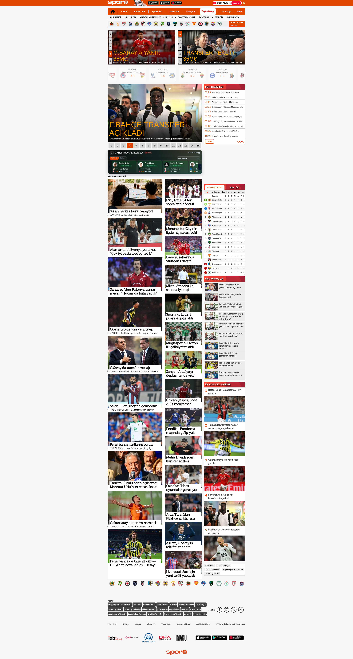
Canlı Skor (174, 11)
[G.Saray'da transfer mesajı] (135, 352)
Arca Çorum (217, 260)
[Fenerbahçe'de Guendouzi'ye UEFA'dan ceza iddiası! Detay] (135, 546)
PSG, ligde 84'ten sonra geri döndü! (180, 202)
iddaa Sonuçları (200, 614)
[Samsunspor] (124, 23)
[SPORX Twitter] (234, 610)
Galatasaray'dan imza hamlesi (133, 523)
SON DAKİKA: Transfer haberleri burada (129, 215)
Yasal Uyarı (166, 624)
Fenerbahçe (216, 230)
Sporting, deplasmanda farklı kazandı (227, 121)
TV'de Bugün (200, 604)
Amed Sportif (217, 234)
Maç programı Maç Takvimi (119, 604)
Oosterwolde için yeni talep (131, 329)
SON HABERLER (214, 86)
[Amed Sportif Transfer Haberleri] (119, 583)
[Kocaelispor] (175, 23)
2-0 (196, 76)
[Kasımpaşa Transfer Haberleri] (203, 583)
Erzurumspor (217, 264)
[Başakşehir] (168, 23)
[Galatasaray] (118, 23)
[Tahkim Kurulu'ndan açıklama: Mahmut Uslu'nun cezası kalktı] (135, 468)
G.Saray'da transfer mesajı (130, 368)
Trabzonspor (217, 213)
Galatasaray (217, 204)
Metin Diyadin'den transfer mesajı (225, 97)
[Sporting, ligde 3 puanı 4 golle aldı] (183, 305)
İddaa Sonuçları (223, 565)
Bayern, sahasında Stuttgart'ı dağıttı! (180, 259)
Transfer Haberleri (186, 604)
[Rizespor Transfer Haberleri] (226, 583)
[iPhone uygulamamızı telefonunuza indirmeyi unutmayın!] (164, 4)
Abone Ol (236, 3)
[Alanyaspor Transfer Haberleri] (112, 583)
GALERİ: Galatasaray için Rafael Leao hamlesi (132, 526)
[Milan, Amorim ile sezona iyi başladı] (183, 276)
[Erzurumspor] (206, 23)
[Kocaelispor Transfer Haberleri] (211, 583)
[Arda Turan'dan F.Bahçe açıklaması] (183, 504)
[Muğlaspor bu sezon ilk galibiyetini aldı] (183, 333)
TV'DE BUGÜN (204, 17)
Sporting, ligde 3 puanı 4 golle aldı (179, 316)
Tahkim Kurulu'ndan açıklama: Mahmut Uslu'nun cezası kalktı (133, 485)
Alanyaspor (216, 217)
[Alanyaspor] (137, 23)
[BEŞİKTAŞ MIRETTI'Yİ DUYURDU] (155, 141)
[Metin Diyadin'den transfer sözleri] (183, 447)
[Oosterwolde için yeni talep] (135, 314)
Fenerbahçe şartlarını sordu (131, 444)
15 (198, 145)
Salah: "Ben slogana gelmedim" (134, 406)
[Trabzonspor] (130, 23)
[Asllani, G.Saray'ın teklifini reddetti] (183, 533)
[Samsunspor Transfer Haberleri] (234, 583)
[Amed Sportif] (162, 23)
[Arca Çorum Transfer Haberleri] (127, 583)
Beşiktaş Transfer (155, 614)
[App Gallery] (236, 639)
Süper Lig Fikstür (212, 573)
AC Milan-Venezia (196, 72)
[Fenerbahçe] (156, 23)
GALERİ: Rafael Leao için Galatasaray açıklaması (133, 333)
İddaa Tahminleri (212, 569)
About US (151, 624)
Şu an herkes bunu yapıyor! (131, 211)
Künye (126, 624)
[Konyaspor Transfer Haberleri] (219, 583)
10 (167, 145)
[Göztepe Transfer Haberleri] (196, 583)
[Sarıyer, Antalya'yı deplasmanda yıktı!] (183, 362)
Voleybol (190, 11)
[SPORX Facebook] (219, 610)
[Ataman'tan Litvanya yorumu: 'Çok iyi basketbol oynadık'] (135, 234)
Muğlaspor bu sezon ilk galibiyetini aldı (182, 345)
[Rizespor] (187, 23)
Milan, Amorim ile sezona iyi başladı (179, 288)
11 (173, 145)
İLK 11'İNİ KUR (130, 17)
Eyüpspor (216, 268)
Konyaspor (216, 273)
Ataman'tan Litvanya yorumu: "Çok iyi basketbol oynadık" (133, 252)
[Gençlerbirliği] (111, 23)
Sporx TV (157, 11)
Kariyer (138, 624)
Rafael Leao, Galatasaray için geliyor (227, 117)
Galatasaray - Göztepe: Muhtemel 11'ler (228, 107)
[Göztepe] (194, 23)
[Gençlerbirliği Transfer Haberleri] (188, 583)
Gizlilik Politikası (203, 624)
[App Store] (203, 639)
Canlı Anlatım (162, 604)
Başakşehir (216, 238)
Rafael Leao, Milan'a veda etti (224, 112)
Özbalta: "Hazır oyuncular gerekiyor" (182, 488)
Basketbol (139, 11)
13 (185, 145)
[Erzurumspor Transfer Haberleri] (150, 583)
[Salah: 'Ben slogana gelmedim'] (135, 391)
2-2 (226, 76)
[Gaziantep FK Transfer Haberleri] (180, 583)
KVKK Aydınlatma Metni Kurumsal (230, 624)
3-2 (137, 76)
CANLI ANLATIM (233, 17)
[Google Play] (219, 639)
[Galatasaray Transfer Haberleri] (173, 583)
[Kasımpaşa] (149, 23)
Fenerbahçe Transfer (137, 614)
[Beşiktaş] (181, 23)
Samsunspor (217, 208)
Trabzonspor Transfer (173, 614)
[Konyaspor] (219, 23)
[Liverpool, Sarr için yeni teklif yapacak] (183, 562)
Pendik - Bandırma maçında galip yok (180, 431)
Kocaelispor (216, 243)
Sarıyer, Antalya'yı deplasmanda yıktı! (180, 373)
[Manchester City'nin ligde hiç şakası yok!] (183, 219)
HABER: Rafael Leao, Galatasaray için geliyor (132, 409)
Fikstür (234, 25)
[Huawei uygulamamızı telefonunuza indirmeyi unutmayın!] (175, 4)
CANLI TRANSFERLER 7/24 (129, 153)
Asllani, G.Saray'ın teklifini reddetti (179, 545)
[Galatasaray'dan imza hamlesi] (135, 507)
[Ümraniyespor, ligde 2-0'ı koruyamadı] (183, 390)
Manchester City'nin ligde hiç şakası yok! (181, 231)
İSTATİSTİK (219, 17)
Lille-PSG (226, 72)
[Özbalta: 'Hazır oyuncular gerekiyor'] (183, 476)
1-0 (167, 76)
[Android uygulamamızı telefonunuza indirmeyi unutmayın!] (152, 4)
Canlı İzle (188, 614)
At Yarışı (226, 11)
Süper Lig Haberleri (132, 609)
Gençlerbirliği (217, 200)
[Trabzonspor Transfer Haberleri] (242, 583)
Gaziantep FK (217, 221)
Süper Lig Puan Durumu (233, 569)
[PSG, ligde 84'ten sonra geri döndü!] (183, 190)
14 (192, 145)
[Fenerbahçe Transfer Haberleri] (165, 583)
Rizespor (215, 251)
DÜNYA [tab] (122, 158)
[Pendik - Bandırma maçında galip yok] (183, 419)
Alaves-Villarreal (167, 72)
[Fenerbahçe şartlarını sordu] (135, 429)
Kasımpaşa (216, 226)
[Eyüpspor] (213, 23)
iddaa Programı (148, 609)
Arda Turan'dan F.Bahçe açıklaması (180, 516)
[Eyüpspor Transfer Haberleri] (158, 583)
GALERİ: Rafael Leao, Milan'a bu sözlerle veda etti (134, 371)
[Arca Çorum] (200, 23)
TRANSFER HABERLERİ (186, 17)
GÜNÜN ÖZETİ (115, 17)
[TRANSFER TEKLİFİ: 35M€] (211, 47)
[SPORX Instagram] (227, 610)
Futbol (124, 11)
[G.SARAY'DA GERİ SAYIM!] (141, 47)
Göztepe (215, 255)
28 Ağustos (137, 69)
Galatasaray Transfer (117, 614)
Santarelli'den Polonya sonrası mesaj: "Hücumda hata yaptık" (133, 291)
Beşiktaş (215, 247)
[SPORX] (176, 652)
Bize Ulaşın (112, 624)
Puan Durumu (237, 22)
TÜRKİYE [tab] (114, 158)
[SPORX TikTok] (241, 610)
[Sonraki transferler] (200, 167)
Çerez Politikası (183, 624)
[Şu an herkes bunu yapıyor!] (135, 196)
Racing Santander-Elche (137, 72)
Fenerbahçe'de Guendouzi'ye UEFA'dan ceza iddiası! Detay (133, 563)
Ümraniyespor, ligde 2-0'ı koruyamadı (181, 402)
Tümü (239, 11)
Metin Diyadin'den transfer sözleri (180, 459)
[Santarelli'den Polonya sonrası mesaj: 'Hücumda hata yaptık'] (135, 274)
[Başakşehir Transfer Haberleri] (135, 583)
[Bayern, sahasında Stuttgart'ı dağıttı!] (183, 247)
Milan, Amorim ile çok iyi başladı (225, 136)
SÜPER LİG (169, 17)
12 (179, 145)
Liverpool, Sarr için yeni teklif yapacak (180, 574)
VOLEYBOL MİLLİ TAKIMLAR (150, 17)
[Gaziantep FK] (143, 23)
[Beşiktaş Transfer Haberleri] (142, 583)
